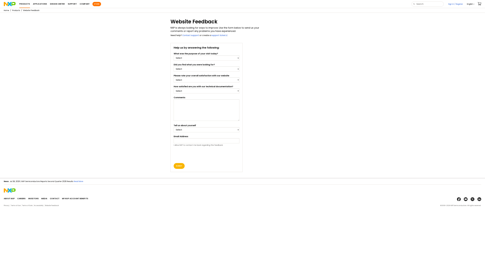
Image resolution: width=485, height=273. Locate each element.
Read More (78, 181)
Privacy (6, 205)
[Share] (482, 18)
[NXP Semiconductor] (10, 4)
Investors (33, 198)
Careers (21, 198)
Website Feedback (52, 205)
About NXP (9, 198)
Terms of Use (16, 205)
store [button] (96, 4)
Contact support (190, 35)
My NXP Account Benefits (75, 198)
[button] (470, 4)
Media (44, 198)
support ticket (218, 35)
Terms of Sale (27, 205)
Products (16, 10)
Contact (54, 198)
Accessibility (38, 205)
